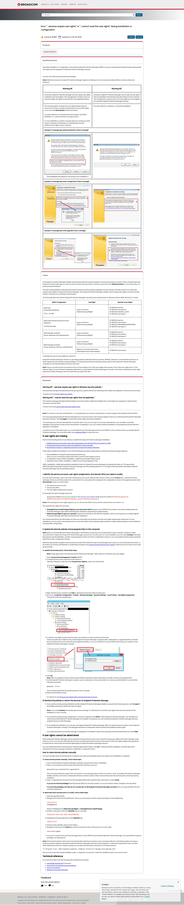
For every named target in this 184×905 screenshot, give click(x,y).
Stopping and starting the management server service (78, 697)
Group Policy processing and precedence (61, 866)
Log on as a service (53, 868)
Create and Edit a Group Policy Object (101, 545)
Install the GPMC (80, 432)
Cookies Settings (167, 886)
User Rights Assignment (55, 863)
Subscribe (139, 37)
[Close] (178, 882)
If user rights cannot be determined (68, 407)
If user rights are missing (64, 394)
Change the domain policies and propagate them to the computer (70, 445)
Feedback (131, 37)
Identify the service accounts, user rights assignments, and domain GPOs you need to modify (79, 443)
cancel (134, 15)
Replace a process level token (57, 870)
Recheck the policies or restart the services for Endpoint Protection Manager (73, 447)
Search (139, 15)
